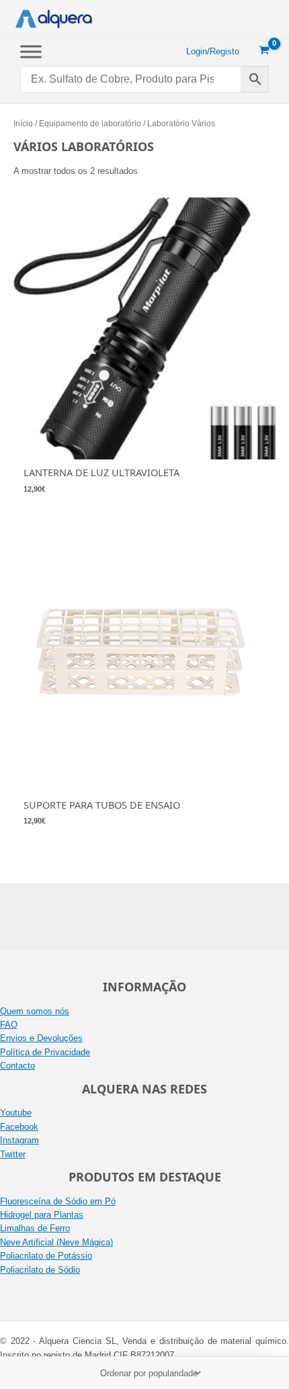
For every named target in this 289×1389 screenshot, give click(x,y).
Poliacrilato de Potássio (46, 1256)
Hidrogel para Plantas (41, 1215)
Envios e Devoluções (41, 1038)
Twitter (13, 1154)
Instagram (19, 1140)
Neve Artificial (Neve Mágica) (56, 1242)
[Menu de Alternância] (31, 51)
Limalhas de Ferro (35, 1228)
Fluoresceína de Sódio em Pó (58, 1201)
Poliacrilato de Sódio (40, 1270)
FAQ (8, 1025)
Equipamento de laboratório (90, 123)
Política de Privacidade (45, 1052)
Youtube (16, 1113)
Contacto (17, 1066)
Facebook (19, 1127)
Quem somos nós (34, 1011)
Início (23, 123)
